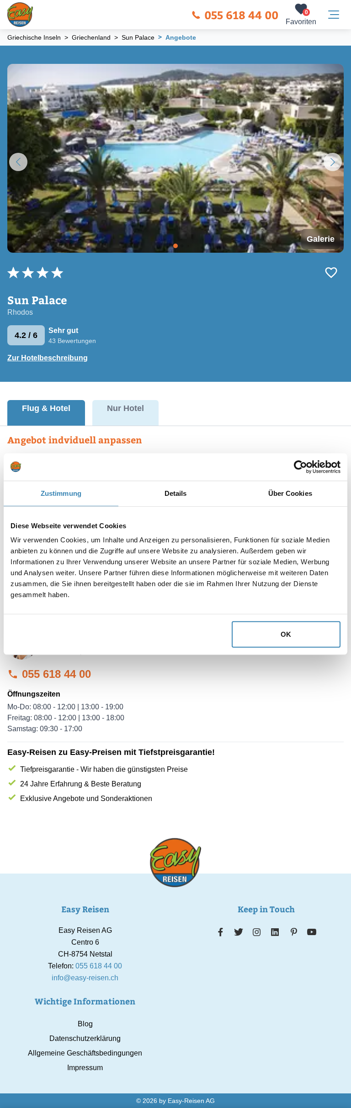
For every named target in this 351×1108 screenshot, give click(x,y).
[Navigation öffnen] (334, 14)
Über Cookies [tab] (290, 493)
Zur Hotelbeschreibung (47, 358)
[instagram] (257, 932)
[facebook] (220, 932)
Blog (85, 1024)
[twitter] (238, 932)
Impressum (85, 1068)
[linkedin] (275, 932)
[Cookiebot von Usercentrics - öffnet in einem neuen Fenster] (300, 466)
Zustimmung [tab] (61, 493)
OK (286, 634)
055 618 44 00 (241, 14)
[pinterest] (294, 932)
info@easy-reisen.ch (85, 978)
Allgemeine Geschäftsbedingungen (85, 1053)
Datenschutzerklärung (85, 1038)
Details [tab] (176, 493)
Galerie (321, 239)
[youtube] (312, 932)
